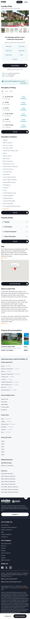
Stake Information (24, 587)
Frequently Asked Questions (9, 527)
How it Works (5, 525)
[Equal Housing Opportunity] (16, 501)
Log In (25, 2)
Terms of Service (5, 553)
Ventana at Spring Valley (8, 346)
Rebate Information (6, 529)
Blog (2, 532)
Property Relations (6, 534)
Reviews (3, 550)
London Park (6, 6)
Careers (3, 548)
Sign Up (19, 2)
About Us (3, 546)
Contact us (15, 514)
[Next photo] (27, 18)
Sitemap (3, 557)
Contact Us (8, 616)
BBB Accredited (5, 560)
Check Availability (23, 97)
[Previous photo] (3, 18)
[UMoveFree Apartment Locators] (5, 501)
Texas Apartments (6, 543)
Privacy (3, 555)
